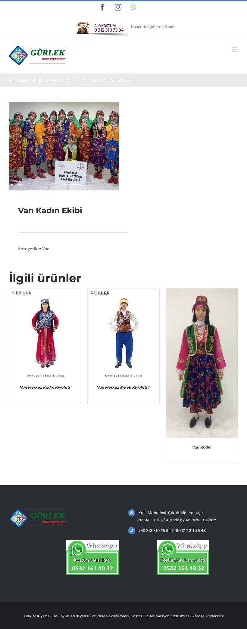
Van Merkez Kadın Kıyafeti (45, 387)
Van (46, 248)
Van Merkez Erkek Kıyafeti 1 (123, 387)
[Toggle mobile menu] (235, 49)
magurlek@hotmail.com (154, 26)
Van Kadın (201, 447)
